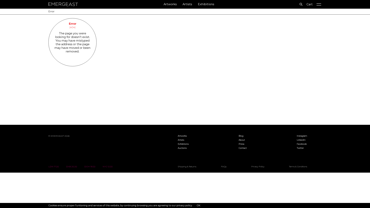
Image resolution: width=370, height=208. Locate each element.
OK (198, 205)
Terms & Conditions (298, 166)
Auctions (182, 148)
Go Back (72, 62)
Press (241, 144)
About (242, 140)
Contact (243, 148)
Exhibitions (206, 4)
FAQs (223, 166)
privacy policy (184, 205)
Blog (241, 136)
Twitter (300, 148)
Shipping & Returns (187, 166)
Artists (187, 4)
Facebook (302, 144)
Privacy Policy (257, 166)
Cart (310, 4)
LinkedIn (301, 140)
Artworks (170, 4)
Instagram (302, 136)
